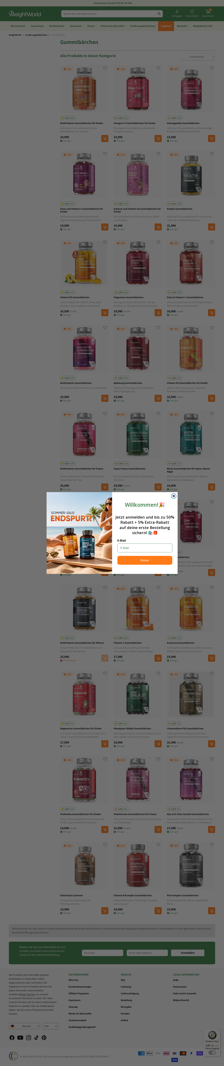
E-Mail (121, 540)
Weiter (144, 560)
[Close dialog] (173, 496)
